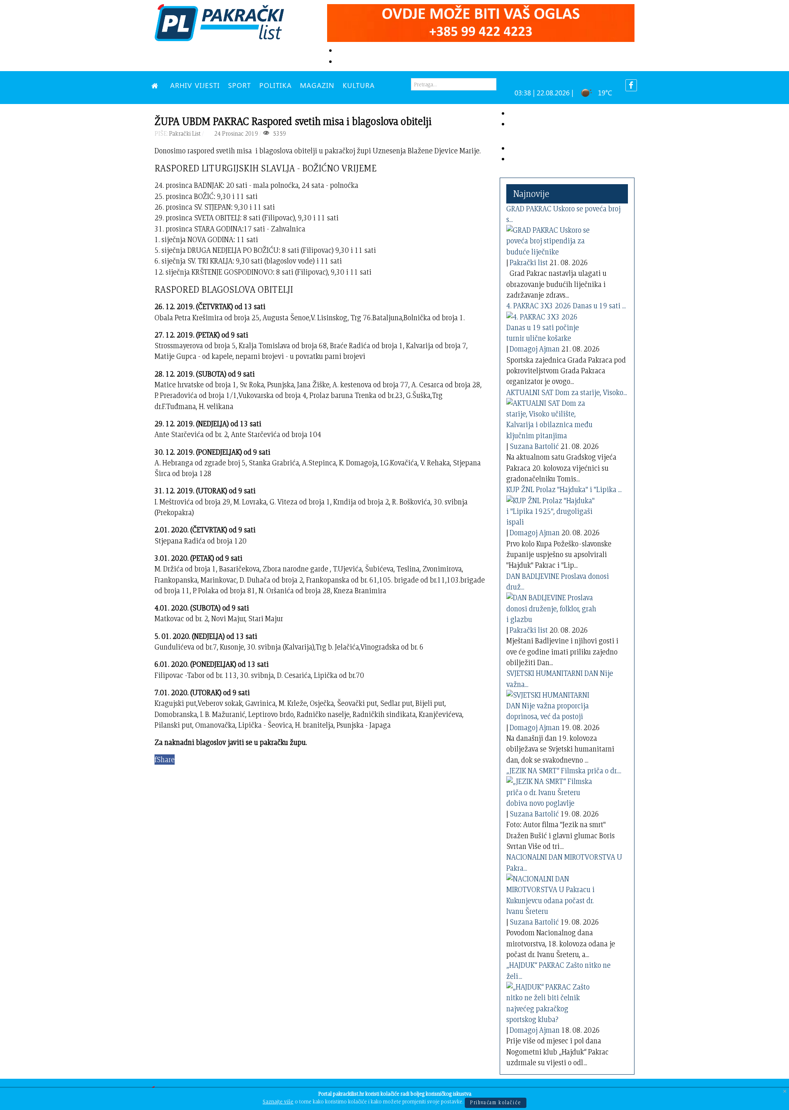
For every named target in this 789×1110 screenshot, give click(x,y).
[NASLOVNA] (156, 85)
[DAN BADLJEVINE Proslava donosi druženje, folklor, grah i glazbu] (551, 607)
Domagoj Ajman (535, 349)
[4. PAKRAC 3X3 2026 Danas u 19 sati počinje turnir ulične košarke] (551, 326)
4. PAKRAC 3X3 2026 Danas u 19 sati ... (566, 306)
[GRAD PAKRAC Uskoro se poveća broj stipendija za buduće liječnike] (551, 239)
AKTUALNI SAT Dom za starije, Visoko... (566, 392)
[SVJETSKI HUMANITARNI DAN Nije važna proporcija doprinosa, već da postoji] (551, 704)
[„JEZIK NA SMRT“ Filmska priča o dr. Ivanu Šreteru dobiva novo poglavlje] (551, 791)
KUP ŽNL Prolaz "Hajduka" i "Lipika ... (564, 489)
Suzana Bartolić (534, 446)
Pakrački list (529, 262)
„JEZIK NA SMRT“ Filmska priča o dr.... (563, 770)
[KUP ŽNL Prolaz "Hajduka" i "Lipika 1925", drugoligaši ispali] (551, 509)
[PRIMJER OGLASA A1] (480, 21)
